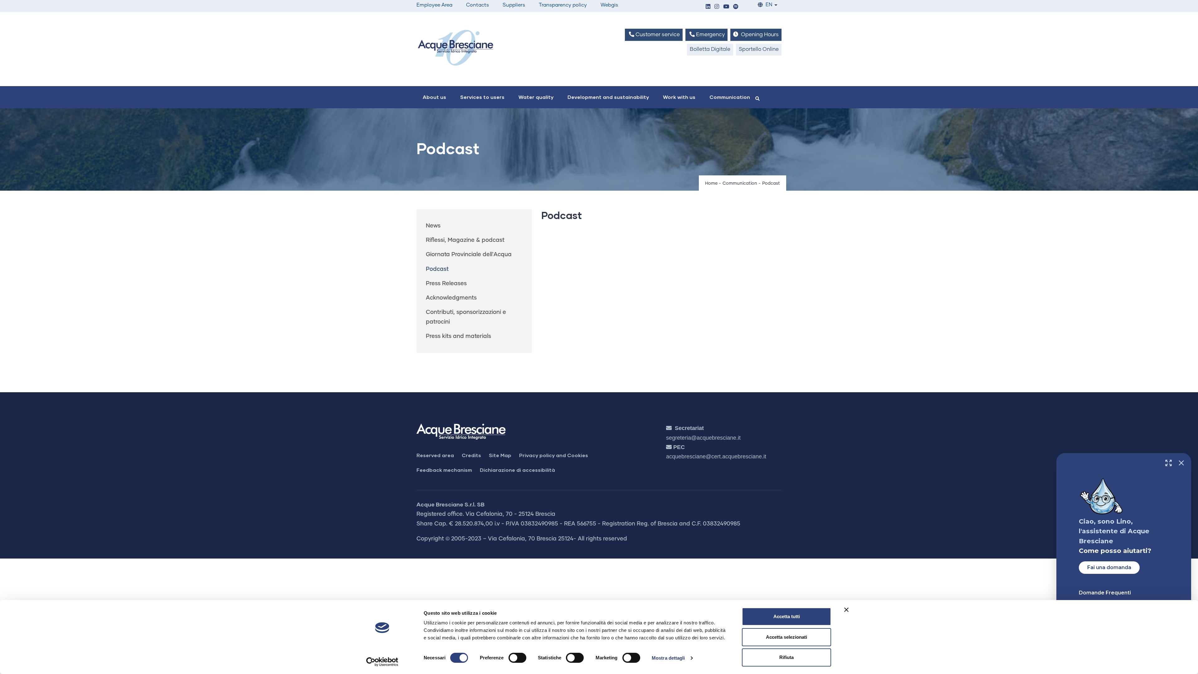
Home (711, 183)
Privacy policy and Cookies (553, 455)
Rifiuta (786, 657)
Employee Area (434, 4)
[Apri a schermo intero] (1168, 463)
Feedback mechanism (444, 470)
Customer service (657, 34)
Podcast (437, 269)
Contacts (477, 4)
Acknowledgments (451, 298)
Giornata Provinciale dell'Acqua (469, 254)
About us (434, 97)
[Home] (455, 47)
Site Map (500, 455)
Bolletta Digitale (710, 49)
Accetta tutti (786, 616)
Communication (729, 97)
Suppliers (514, 4)
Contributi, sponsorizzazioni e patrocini (466, 317)
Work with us (679, 97)
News (433, 226)
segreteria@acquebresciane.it (703, 438)
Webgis (609, 4)
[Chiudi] (1181, 463)
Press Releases (446, 283)
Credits (471, 455)
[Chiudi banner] (846, 610)
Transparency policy (563, 4)
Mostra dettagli (668, 658)
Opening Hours (759, 34)
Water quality (536, 97)
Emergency (710, 34)
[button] (708, 7)
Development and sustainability (608, 97)
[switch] (517, 658)
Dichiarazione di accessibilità (517, 470)
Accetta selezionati (786, 637)
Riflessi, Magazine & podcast (465, 240)
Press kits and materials (458, 336)
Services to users (482, 97)
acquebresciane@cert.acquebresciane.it (716, 456)
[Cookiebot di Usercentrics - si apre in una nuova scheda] (382, 662)
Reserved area (435, 455)
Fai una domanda (1109, 567)
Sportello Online (759, 49)
